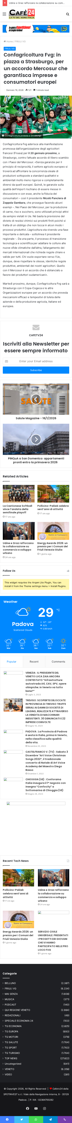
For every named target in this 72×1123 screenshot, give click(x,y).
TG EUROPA (11, 1031)
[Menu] (4, 15)
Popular (11, 661)
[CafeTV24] (22, 14)
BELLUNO (10, 983)
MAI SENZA (11, 994)
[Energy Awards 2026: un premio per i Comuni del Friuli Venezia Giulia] (53, 531)
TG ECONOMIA (13, 1026)
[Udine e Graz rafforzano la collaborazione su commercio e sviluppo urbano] (19, 531)
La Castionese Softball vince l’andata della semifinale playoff (17, 509)
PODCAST (10, 1004)
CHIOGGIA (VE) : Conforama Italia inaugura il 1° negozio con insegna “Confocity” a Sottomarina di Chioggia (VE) (46, 785)
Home (9, 41)
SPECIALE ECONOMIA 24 (19, 1020)
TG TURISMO (12, 1053)
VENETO (9, 1069)
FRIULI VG (20, 41)
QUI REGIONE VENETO (17, 1010)
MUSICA (9, 999)
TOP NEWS (11, 1058)
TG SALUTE (11, 1042)
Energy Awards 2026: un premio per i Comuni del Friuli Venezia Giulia (52, 546)
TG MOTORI (11, 1036)
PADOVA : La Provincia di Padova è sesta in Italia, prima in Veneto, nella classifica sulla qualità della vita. (46, 737)
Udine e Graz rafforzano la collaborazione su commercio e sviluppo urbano (18, 548)
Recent (34, 661)
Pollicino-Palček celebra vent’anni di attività (53, 507)
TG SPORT (11, 1047)
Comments (58, 661)
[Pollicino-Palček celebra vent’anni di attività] (53, 494)
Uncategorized (13, 1063)
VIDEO (8, 1074)
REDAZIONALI (12, 1015)
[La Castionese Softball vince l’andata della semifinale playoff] (19, 494)
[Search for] (67, 15)
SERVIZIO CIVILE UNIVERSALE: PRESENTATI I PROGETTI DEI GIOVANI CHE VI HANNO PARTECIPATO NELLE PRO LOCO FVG (53, 941)
